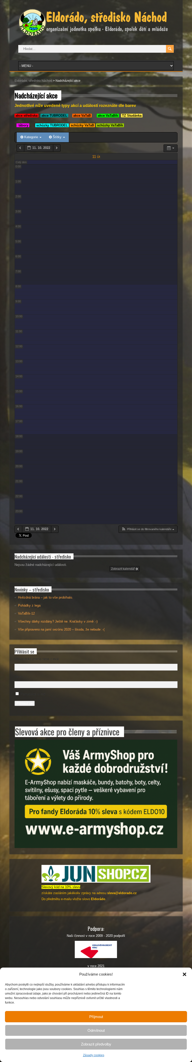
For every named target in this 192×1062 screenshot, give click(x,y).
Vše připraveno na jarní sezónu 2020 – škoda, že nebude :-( (61, 629)
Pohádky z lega (29, 605)
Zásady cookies (93, 1055)
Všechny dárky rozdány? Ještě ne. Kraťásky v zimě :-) (58, 621)
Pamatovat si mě (32, 694)
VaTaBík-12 (26, 613)
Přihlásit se (24, 703)
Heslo (18, 677)
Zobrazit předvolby (96, 1044)
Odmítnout (96, 1030)
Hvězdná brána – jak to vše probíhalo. (45, 597)
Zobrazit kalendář (123, 569)
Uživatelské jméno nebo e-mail (36, 659)
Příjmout (96, 1017)
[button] (184, 974)
